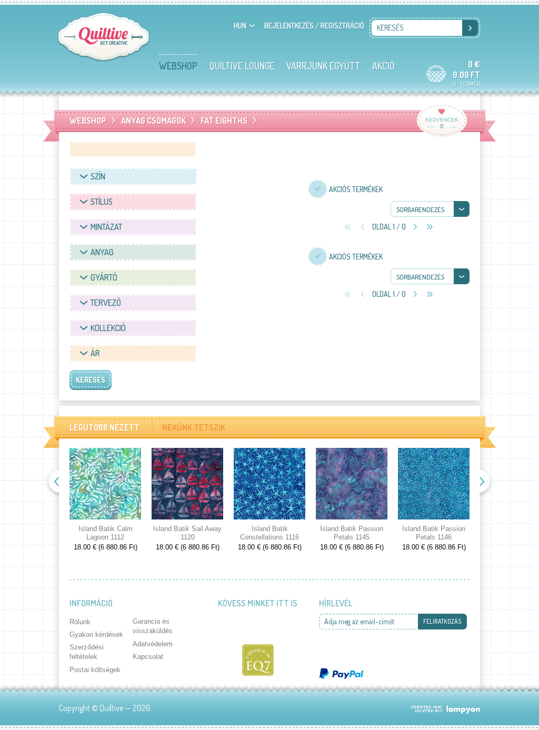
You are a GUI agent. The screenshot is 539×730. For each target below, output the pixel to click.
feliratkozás (442, 621)
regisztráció (342, 25)
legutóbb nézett (104, 427)
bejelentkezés (289, 25)
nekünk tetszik (193, 427)
